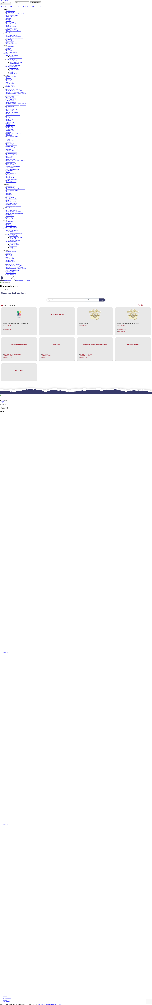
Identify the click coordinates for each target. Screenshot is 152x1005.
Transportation (13, 70)
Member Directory (11, 29)
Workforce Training (14, 63)
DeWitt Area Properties (12, 55)
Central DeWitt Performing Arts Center (16, 90)
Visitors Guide (10, 46)
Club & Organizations (11, 23)
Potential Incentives (14, 69)
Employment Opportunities (16, 62)
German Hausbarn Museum (13, 89)
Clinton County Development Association (15, 323)
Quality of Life (13, 73)
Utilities (11, 72)
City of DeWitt (10, 22)
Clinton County (83, 323)
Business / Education (15, 65)
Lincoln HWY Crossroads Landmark (15, 92)
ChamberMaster (10, 130)
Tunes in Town (10, 41)
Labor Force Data (14, 61)
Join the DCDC (10, 83)
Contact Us (9, 32)
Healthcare (9, 19)
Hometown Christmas (11, 43)
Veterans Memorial (11, 99)
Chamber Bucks (10, 12)
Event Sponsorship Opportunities (14, 38)
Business (5, 53)
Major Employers (10, 162)
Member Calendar (10, 86)
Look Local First (10, 11)
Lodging (8, 48)
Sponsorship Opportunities (13, 166)
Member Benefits (10, 126)
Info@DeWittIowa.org (5, 401)
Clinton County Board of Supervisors (128, 323)
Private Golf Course (11, 98)
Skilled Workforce (10, 59)
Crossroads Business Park (16, 58)
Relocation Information (12, 15)
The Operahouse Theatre (12, 95)
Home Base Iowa (10, 16)
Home (7, 116)
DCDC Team (9, 82)
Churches (8, 21)
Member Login (10, 85)
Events (8, 49)
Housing (8, 18)
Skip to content (4, 0)
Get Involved (9, 156)
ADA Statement (10, 100)
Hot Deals (8, 78)
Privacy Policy (10, 119)
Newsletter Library (11, 117)
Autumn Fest (9, 42)
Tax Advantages (14, 68)
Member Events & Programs (13, 36)
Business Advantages (11, 66)
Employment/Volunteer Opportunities (15, 13)
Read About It (9, 79)
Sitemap (8, 123)
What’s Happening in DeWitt (13, 31)
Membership (9, 146)
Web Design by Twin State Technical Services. (49, 1004)
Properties (12, 56)
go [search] (102, 300)
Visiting (8, 139)
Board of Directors (11, 80)
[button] (2, 305)
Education (8, 25)
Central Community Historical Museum (16, 93)
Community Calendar (11, 28)
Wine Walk (9, 39)
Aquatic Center (10, 96)
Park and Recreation (11, 26)
